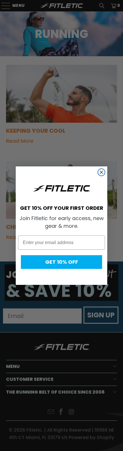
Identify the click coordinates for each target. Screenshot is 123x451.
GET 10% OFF (61, 261)
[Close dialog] (101, 172)
